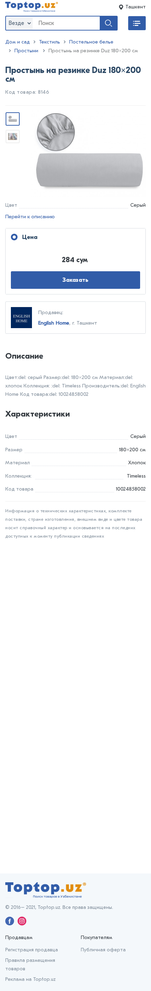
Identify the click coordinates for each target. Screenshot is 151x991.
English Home (53, 323)
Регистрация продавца (31, 950)
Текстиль (49, 42)
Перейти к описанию (30, 217)
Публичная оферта (103, 950)
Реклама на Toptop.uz (30, 979)
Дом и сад (17, 42)
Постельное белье (91, 42)
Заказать (76, 280)
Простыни (26, 51)
